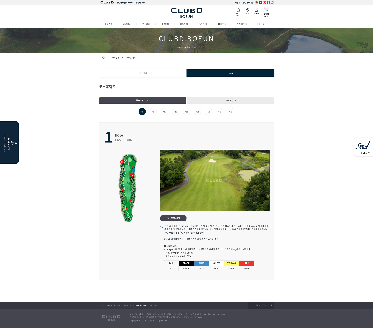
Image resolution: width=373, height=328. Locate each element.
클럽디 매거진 (248, 2)
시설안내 (165, 23)
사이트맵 (153, 305)
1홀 (142, 111)
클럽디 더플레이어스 (125, 2)
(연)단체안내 (241, 23)
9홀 (230, 112)
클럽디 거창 (140, 2)
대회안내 (236, 2)
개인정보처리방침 (139, 305)
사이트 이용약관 (106, 305)
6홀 (197, 112)
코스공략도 (230, 72)
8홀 (219, 112)
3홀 (164, 112)
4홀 (175, 112)
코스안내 (146, 23)
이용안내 (127, 23)
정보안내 (203, 23)
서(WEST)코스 (230, 100)
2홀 (153, 112)
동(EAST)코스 (142, 100)
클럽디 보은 (108, 23)
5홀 (186, 112)
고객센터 (260, 23)
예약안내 (184, 23)
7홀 (208, 112)
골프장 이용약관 (122, 305)
